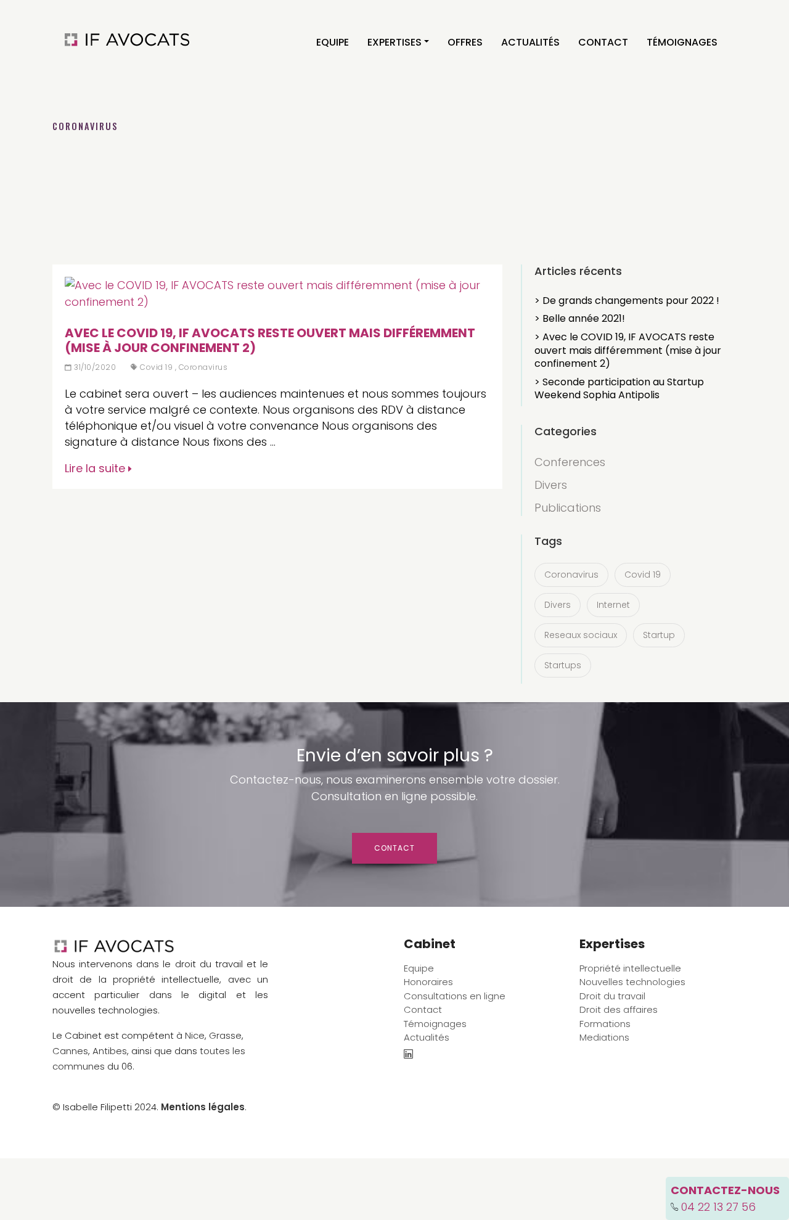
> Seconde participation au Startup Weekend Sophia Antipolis (619, 389)
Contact (603, 42)
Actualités (530, 42)
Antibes (109, 1050)
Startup (659, 635)
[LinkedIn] (408, 1055)
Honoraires (428, 981)
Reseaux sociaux (580, 635)
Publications (567, 507)
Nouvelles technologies (632, 981)
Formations (605, 1023)
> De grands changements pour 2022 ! (626, 300)
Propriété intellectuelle (630, 968)
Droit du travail (612, 995)
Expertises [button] (394, 42)
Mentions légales (203, 1106)
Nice (195, 1035)
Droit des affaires (618, 1009)
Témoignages (682, 42)
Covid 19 (156, 367)
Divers (550, 485)
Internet (613, 605)
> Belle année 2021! (579, 318)
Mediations (604, 1037)
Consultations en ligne (454, 995)
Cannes (70, 1050)
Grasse (225, 1035)
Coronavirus (203, 367)
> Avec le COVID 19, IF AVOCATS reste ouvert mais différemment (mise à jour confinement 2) (627, 350)
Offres (465, 42)
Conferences (569, 462)
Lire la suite (96, 468)
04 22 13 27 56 (718, 1206)
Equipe (332, 42)
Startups (562, 665)
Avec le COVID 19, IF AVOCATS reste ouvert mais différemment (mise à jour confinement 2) (270, 340)
